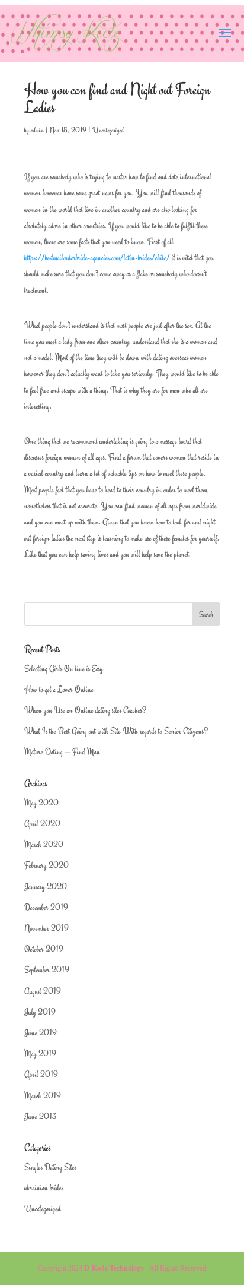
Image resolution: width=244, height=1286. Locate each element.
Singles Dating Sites (50, 1167)
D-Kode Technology (114, 1268)
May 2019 (40, 1053)
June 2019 (40, 1032)
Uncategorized (108, 130)
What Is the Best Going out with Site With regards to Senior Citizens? (116, 731)
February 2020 (46, 865)
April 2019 (41, 1074)
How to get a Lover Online (59, 689)
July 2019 (40, 1012)
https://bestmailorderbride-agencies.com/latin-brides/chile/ (97, 257)
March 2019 (42, 1095)
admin (37, 130)
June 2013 (40, 1116)
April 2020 (42, 823)
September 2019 (46, 969)
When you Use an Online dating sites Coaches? (85, 710)
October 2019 (43, 949)
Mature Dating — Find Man (62, 751)
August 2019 (42, 991)
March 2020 (43, 844)
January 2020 (45, 886)
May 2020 (41, 802)
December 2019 (46, 907)
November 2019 (46, 928)
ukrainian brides (43, 1187)
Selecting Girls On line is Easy (63, 668)
